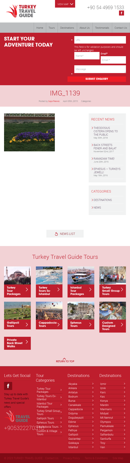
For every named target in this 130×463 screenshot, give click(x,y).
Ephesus (73, 426)
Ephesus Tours (45, 422)
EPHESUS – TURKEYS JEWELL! (107, 172)
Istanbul (73, 447)
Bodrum (73, 396)
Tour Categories (45, 378)
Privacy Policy (71, 458)
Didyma (73, 413)
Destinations (67, 27)
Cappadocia (75, 409)
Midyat (104, 413)
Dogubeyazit (75, 417)
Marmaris (106, 409)
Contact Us (121, 27)
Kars (103, 392)
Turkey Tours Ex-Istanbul (46, 397)
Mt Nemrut (106, 417)
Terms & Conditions (96, 458)
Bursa (71, 401)
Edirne (72, 422)
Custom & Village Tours (47, 432)
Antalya (73, 392)
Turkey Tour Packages (43, 390)
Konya (104, 401)
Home (39, 27)
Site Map (118, 458)
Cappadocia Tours (47, 427)
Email (104, 53)
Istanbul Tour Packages (44, 405)
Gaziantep (74, 439)
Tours (52, 27)
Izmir (103, 384)
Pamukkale (107, 426)
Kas (102, 396)
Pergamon (106, 430)
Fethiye (72, 430)
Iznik (103, 388)
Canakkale (74, 405)
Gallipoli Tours (45, 418)
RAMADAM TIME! (104, 160)
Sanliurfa (105, 439)
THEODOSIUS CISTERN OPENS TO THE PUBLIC (106, 132)
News (97, 207)
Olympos (105, 422)
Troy (102, 443)
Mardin (104, 405)
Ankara (72, 388)
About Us (85, 27)
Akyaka (72, 384)
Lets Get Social (17, 375)
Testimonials (102, 27)
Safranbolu (106, 434)
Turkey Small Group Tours (48, 412)
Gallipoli (73, 434)
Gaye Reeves (54, 101)
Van (102, 447)
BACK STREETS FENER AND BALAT (105, 148)
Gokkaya (73, 443)
